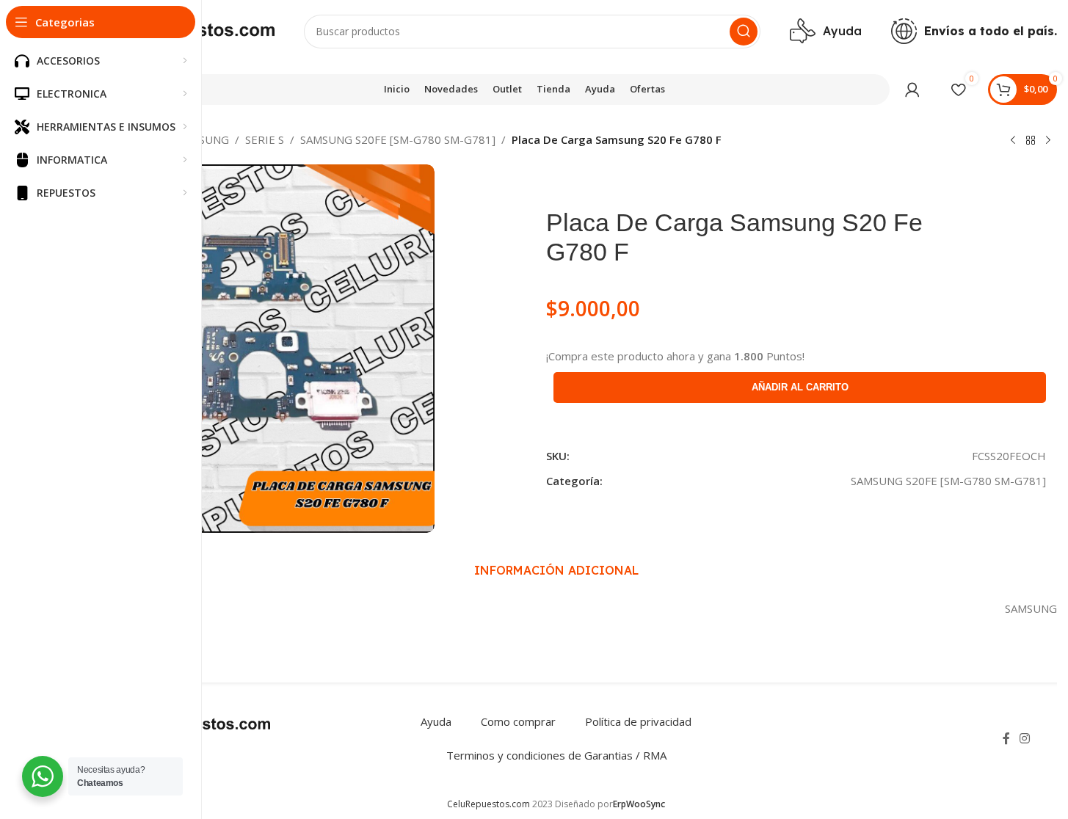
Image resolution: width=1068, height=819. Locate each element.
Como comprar (518, 721)
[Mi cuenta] (912, 89)
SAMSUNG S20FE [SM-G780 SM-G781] (397, 139)
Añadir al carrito (800, 387)
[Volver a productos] (1030, 141)
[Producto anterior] (1013, 141)
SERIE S (264, 139)
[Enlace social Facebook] (1006, 738)
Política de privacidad (638, 721)
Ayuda (436, 721)
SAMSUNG (203, 139)
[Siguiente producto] (1048, 141)
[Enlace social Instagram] (1025, 738)
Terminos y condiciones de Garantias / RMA (556, 755)
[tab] (556, 570)
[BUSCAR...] (744, 32)
